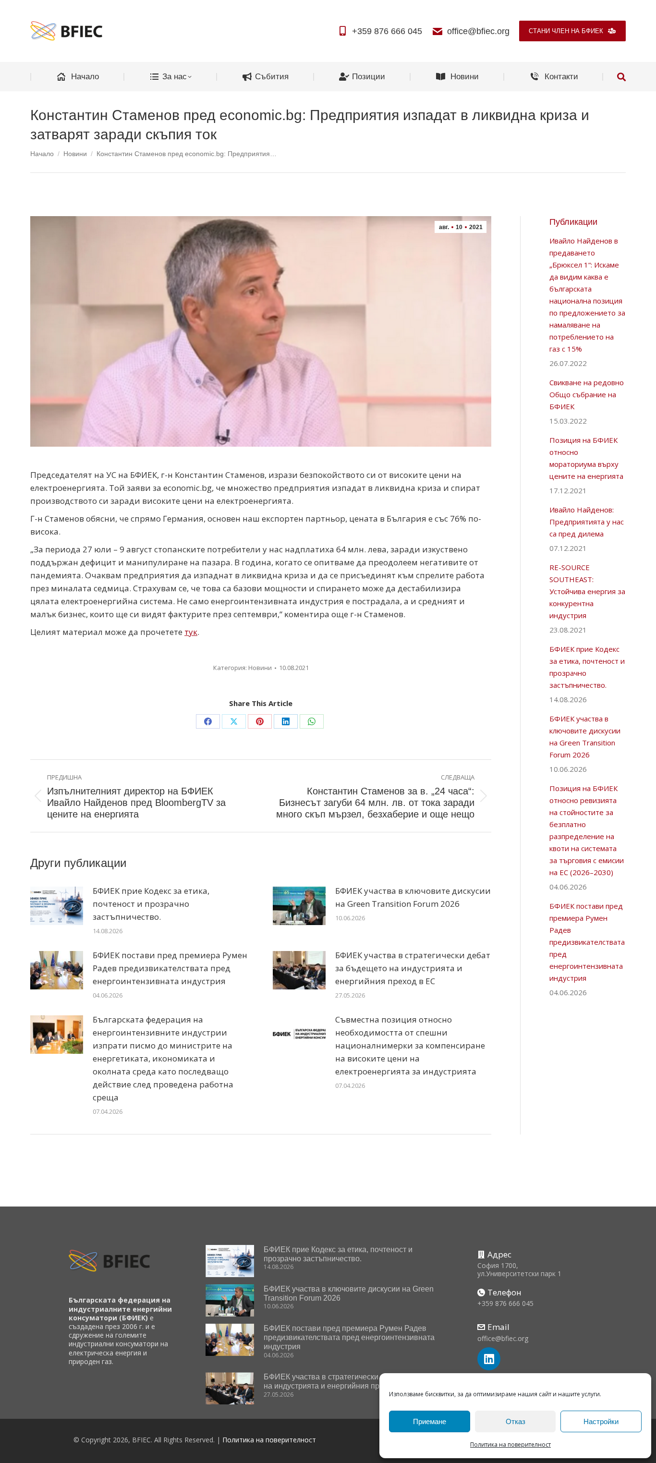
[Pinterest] (260, 721)
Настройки (601, 1421)
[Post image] (56, 906)
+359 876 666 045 (387, 31)
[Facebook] (208, 721)
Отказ (515, 1421)
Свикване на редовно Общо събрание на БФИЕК (586, 394)
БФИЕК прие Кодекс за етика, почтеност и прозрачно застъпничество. (151, 903)
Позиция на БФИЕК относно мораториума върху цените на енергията (586, 458)
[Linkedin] (488, 1358)
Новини (260, 667)
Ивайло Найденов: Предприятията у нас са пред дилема (586, 521)
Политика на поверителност (510, 1444)
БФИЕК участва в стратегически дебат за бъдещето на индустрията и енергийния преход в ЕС (412, 968)
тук (190, 631)
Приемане (429, 1421)
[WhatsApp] (312, 721)
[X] (234, 721)
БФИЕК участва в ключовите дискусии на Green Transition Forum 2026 (413, 897)
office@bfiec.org (478, 31)
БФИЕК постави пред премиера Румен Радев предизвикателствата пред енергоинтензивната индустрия (170, 968)
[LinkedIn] (286, 721)
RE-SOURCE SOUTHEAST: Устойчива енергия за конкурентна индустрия (587, 591)
